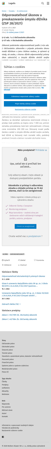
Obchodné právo (8, 347)
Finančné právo (8, 362)
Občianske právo (8, 344)
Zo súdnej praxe (22, 11)
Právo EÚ (5, 372)
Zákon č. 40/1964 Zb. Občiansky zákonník (19, 319)
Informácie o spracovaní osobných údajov (18, 425)
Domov (4, 11)
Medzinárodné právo (9, 369)
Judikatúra (6, 388)
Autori (4, 413)
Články (4, 382)
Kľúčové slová (7, 410)
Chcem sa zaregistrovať (25, 226)
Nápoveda (6, 404)
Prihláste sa (41, 150)
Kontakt (5, 417)
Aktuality (5, 391)
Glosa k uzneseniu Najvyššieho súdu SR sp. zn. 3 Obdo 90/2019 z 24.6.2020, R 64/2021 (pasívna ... (25, 284)
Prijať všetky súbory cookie (25, 104)
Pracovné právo (8, 359)
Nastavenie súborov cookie (12, 431)
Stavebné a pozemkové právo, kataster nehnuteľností (22, 356)
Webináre (5, 394)
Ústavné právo (7, 350)
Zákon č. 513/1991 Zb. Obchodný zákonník (19, 315)
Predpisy (5, 385)
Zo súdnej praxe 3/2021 (15, 32)
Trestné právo (7, 353)
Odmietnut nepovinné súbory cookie (25, 97)
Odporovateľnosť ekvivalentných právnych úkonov (23, 276)
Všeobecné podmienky (10, 428)
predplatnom (34, 236)
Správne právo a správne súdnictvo (15, 366)
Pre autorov (6, 407)
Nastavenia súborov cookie (25, 109)
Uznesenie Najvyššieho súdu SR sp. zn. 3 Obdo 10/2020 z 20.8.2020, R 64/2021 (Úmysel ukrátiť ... (25, 294)
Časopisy (12, 11)
